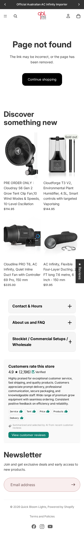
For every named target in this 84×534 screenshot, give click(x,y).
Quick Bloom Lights (33, 507)
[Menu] (5, 16)
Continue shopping (42, 79)
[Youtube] (50, 526)
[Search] (15, 16)
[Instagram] (42, 526)
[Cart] (78, 16)
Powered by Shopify (61, 507)
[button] (42, 306)
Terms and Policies (42, 516)
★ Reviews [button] (80, 271)
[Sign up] (73, 485)
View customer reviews (29, 435)
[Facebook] (34, 526)
